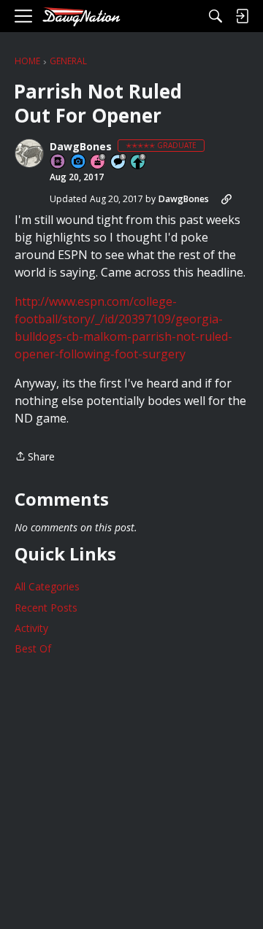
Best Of (33, 648)
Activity (31, 628)
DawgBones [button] (81, 146)
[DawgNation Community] (81, 16)
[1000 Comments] (119, 162)
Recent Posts (46, 607)
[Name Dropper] (58, 162)
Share (35, 457)
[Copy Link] (226, 199)
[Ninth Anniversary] (98, 162)
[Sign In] (242, 16)
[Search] (215, 16)
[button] (29, 153)
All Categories (47, 586)
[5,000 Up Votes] (139, 162)
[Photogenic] (79, 162)
